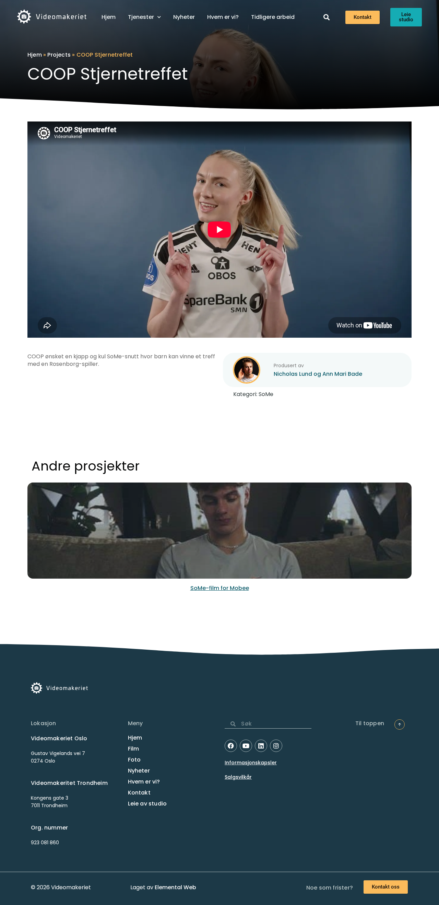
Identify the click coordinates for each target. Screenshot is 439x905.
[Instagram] (276, 746)
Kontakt (139, 792)
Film (133, 748)
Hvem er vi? (223, 17)
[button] (326, 17)
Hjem (109, 17)
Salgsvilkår (238, 777)
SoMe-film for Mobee (219, 588)
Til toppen (369, 723)
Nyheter (184, 17)
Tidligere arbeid (273, 17)
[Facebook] (231, 746)
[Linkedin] (261, 746)
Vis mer (219, 537)
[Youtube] (246, 746)
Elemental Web (175, 887)
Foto (134, 759)
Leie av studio (147, 803)
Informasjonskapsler (251, 762)
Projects (59, 55)
